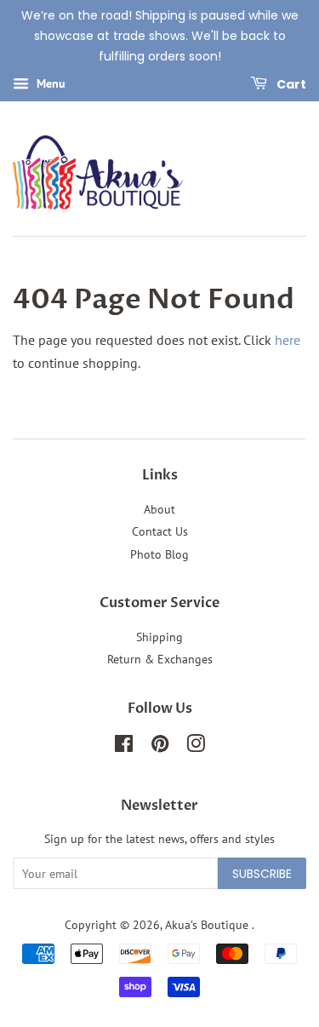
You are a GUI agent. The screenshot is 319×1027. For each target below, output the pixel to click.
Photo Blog (159, 554)
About (159, 509)
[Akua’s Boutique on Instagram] (195, 746)
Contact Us (160, 531)
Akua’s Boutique (208, 924)
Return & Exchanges (160, 659)
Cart (290, 84)
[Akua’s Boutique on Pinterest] (160, 746)
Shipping (159, 637)
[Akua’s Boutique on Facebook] (124, 746)
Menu (49, 84)
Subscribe (262, 873)
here (287, 339)
